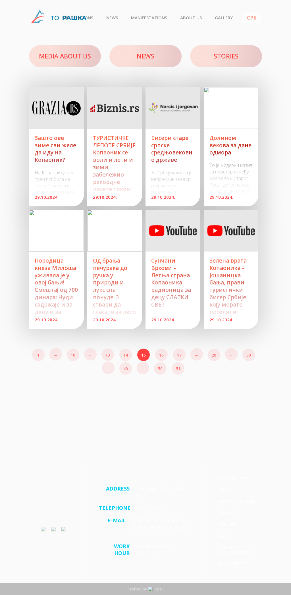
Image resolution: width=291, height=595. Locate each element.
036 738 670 (150, 507)
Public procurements (235, 550)
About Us (191, 18)
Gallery (224, 18)
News (112, 18)
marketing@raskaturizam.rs (161, 530)
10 (73, 355)
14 (125, 355)
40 (125, 368)
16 (161, 355)
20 (214, 355)
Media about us (65, 56)
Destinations (78, 18)
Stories (226, 56)
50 (160, 368)
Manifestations (149, 18)
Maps (224, 536)
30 (248, 355)
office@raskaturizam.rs (158, 520)
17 (179, 355)
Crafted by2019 (146, 589)
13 (107, 355)
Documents (232, 564)
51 (178, 368)
